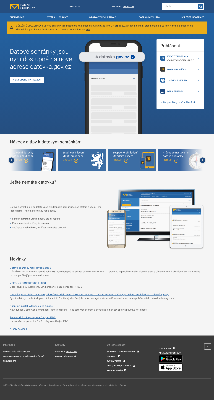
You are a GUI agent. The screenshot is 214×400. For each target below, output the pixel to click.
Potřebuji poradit (57, 17)
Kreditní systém (115, 370)
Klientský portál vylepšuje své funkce (31, 306)
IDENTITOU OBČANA (180, 58)
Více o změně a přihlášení (27, 80)
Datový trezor (114, 361)
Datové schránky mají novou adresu (30, 267)
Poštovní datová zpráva (119, 366)
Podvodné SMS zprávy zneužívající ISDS (33, 317)
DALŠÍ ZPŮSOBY (175, 91)
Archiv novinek (18, 329)
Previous (11, 160)
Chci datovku (17, 17)
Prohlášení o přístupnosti (16, 352)
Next (202, 160)
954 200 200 (128, 6)
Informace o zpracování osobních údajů (23, 356)
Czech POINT (165, 348)
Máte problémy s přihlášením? (177, 102)
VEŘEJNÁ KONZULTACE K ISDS (28, 283)
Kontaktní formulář (65, 356)
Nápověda (75, 6)
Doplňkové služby (149, 17)
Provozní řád (9, 361)
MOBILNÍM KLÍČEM (176, 69)
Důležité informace (192, 17)
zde (88, 29)
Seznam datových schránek (121, 352)
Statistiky (112, 356)
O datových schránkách (103, 17)
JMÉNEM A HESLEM (177, 80)
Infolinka (117, 6)
